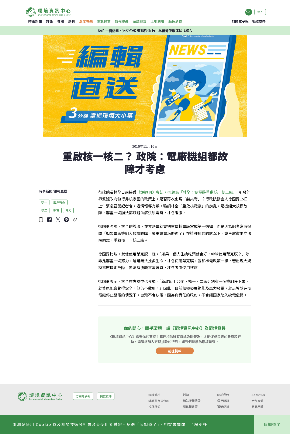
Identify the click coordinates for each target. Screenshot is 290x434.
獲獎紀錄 (223, 406)
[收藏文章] (41, 219)
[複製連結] (75, 219)
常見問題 (223, 401)
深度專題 (86, 21)
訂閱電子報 (240, 21)
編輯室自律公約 (158, 401)
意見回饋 (257, 406)
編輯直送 (60, 191)
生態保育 (104, 21)
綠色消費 (175, 21)
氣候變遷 (121, 21)
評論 (49, 21)
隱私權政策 (190, 406)
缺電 (56, 210)
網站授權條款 (192, 401)
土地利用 (157, 21)
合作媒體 (257, 401)
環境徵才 (154, 395)
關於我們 (223, 395)
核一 (44, 202)
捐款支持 (259, 21)
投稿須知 (154, 406)
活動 (186, 395)
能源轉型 (59, 202)
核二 (44, 210)
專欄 (60, 21)
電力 (68, 210)
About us (258, 395)
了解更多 (198, 424)
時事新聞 (35, 21)
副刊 (71, 21)
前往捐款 (175, 350)
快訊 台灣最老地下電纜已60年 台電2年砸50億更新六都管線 (145, 30)
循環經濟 (139, 21)
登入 (260, 12)
